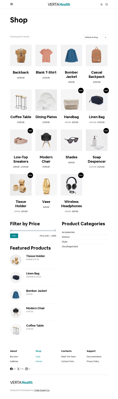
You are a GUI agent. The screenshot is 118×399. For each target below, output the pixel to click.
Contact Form (67, 361)
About (13, 351)
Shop (38, 351)
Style (64, 241)
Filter (14, 236)
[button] (11, 4)
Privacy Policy (93, 361)
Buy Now (14, 356)
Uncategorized (70, 246)
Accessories (68, 232)
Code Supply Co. (42, 390)
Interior (66, 237)
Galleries (14, 361)
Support (91, 351)
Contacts (66, 351)
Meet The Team (68, 356)
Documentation (94, 356)
